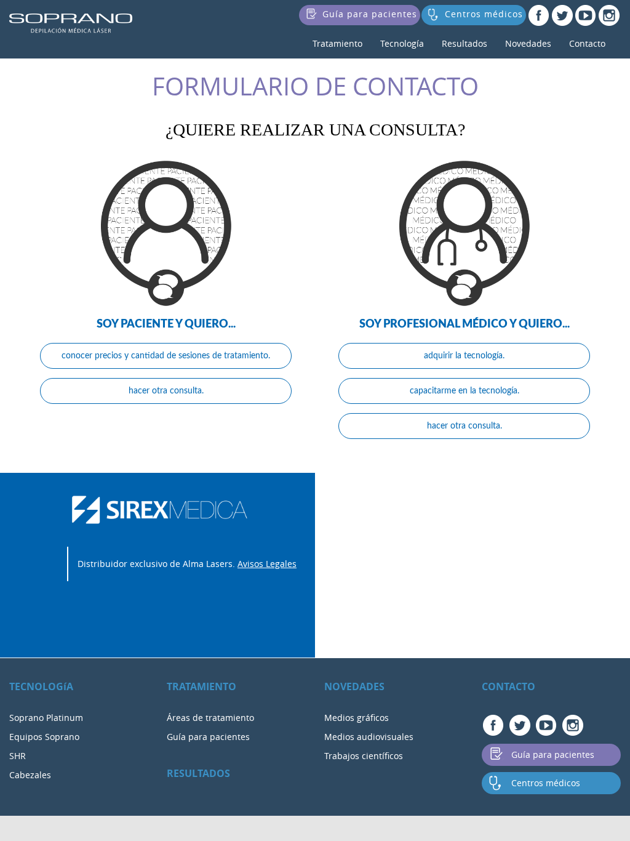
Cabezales (30, 775)
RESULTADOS (198, 773)
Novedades (528, 43)
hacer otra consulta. (166, 391)
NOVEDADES (354, 686)
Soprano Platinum (46, 717)
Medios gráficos (356, 717)
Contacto (587, 43)
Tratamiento (337, 43)
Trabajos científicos (363, 756)
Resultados (464, 43)
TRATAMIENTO (201, 686)
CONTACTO (508, 686)
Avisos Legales (267, 563)
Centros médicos (545, 783)
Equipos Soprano (44, 736)
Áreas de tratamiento (210, 717)
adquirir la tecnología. (464, 356)
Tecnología (402, 43)
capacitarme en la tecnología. (464, 391)
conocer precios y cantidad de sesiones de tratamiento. (166, 356)
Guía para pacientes (208, 736)
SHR (17, 756)
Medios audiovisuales (368, 736)
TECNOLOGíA (41, 686)
